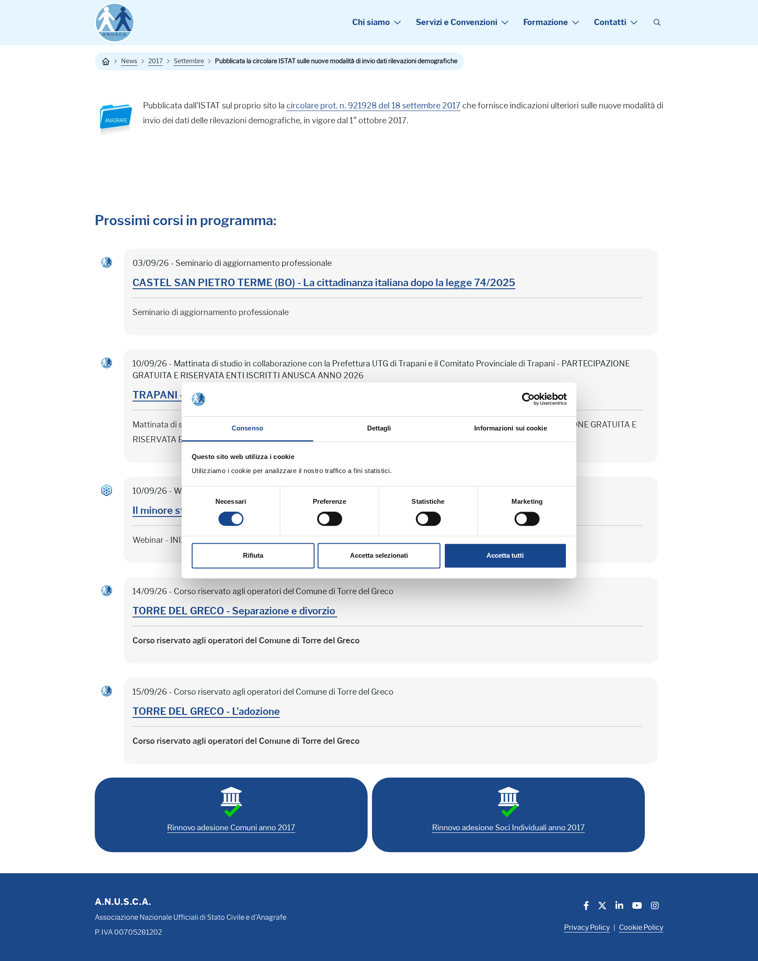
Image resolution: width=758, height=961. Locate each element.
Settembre (189, 61)
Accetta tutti (505, 555)
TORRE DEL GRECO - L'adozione (206, 711)
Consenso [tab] (247, 428)
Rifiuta (253, 555)
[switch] (329, 519)
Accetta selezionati (379, 555)
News (129, 61)
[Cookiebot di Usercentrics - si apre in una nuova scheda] (528, 399)
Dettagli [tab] (379, 428)
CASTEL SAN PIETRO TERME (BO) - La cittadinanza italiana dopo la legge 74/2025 (323, 283)
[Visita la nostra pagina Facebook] (586, 906)
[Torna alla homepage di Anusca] (115, 23)
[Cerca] (657, 23)
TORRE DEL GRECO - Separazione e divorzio (234, 611)
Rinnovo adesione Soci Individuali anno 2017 (508, 827)
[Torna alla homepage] (105, 61)
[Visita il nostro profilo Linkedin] (619, 906)
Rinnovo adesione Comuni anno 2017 (231, 827)
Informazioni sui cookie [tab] (510, 428)
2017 (155, 61)
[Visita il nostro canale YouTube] (637, 906)
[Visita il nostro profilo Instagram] (655, 906)
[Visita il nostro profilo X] (602, 906)
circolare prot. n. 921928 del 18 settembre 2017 (373, 106)
